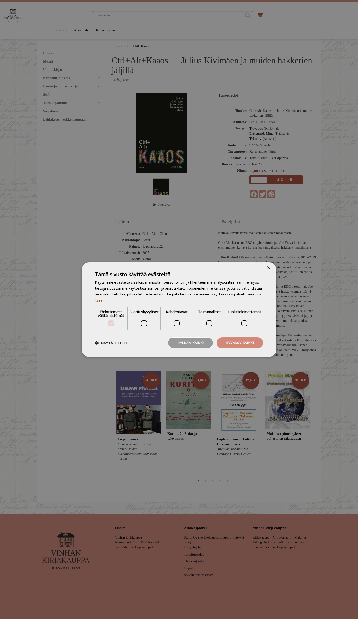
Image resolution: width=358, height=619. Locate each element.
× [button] (268, 268)
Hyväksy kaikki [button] (240, 342)
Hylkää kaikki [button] (190, 342)
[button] (111, 343)
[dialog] (179, 309)
